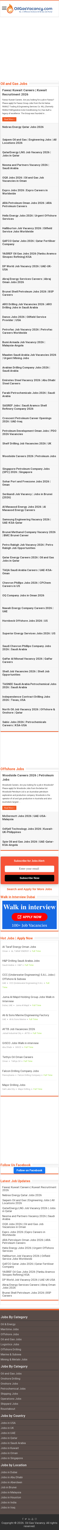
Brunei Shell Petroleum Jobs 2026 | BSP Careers (26, 1294)
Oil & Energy (8, 1324)
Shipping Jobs (9, 1393)
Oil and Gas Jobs (13, 84)
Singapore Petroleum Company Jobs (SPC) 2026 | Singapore (26, 470)
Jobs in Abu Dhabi (12, 1477)
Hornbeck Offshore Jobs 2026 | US (25, 620)
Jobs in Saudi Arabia (13, 1443)
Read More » (9, 119)
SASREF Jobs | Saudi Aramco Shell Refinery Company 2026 (24, 407)
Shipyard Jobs (9, 1403)
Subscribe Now (29, 878)
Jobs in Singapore (12, 1458)
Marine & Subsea (11, 1354)
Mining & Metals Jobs (14, 1359)
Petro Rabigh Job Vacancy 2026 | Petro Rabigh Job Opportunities (27, 546)
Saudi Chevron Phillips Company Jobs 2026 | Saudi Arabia (26, 647)
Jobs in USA (8, 1422)
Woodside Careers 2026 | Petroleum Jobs (29, 456)
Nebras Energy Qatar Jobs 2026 (23, 127)
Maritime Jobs (10, 1329)
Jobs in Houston (11, 1497)
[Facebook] (23, 1519)
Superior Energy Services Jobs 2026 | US (28, 633)
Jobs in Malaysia (11, 1492)
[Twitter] (25, 1519)
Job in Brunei (9, 1487)
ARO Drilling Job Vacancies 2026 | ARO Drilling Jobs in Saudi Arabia (27, 306)
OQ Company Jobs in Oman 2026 (23, 595)
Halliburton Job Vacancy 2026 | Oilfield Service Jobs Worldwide (27, 230)
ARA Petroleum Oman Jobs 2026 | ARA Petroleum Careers (27, 204)
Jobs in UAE (8, 1433)
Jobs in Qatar (9, 1438)
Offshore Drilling (11, 1349)
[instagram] (35, 1519)
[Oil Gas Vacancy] (29, 8)
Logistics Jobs (10, 1344)
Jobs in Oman (9, 1453)
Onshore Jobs (9, 1383)
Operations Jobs (11, 1398)
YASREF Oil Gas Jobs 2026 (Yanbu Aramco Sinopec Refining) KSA (29, 255)
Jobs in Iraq (8, 1507)
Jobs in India (8, 1502)
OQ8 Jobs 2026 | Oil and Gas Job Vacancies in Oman (23, 179)
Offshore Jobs (12, 769)
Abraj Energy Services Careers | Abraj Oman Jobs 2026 (29, 1286)
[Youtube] (32, 1519)
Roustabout (8, 1408)
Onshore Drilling (10, 1378)
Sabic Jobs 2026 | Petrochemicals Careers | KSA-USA (24, 723)
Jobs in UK (7, 1428)
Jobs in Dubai (9, 1472)
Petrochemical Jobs (13, 1388)
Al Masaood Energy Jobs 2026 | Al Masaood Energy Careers (24, 508)
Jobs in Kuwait (10, 1448)
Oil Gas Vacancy (35, 1522)
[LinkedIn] (29, 1519)
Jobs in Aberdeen (11, 1482)
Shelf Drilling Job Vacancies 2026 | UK (26, 443)
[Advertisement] (29, 48)
